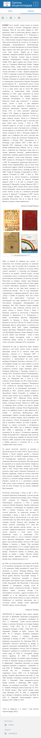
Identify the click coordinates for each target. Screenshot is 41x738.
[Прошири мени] (35, 4)
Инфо (10, 11)
